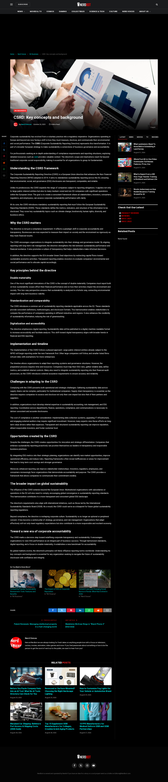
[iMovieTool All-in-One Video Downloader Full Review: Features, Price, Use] (124, 162)
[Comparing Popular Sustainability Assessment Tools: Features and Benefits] (26, 579)
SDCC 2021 (127, 219)
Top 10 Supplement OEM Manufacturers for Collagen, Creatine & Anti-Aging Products (59, 726)
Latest (123, 137)
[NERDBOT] (84, 4)
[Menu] (11, 4)
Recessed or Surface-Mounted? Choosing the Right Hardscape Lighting (60, 691)
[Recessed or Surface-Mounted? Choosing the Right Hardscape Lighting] (61, 676)
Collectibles (78, 11)
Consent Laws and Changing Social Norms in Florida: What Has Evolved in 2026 (93, 591)
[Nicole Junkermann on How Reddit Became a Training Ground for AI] (124, 192)
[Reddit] (4, 163)
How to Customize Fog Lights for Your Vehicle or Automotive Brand (95, 689)
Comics (50, 11)
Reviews (155, 137)
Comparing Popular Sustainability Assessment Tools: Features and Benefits (23, 591)
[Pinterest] (4, 156)
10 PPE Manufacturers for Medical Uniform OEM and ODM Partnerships (94, 726)
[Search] (156, 4)
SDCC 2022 (127, 221)
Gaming (63, 11)
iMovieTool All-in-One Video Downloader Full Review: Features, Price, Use (145, 161)
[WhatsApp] (4, 169)
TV (147, 137)
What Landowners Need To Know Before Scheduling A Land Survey (144, 146)
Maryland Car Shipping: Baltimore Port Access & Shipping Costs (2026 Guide (25, 726)
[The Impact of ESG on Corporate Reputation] (60, 579)
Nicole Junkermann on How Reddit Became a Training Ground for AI (145, 191)
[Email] (4, 175)
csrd (36, 157)
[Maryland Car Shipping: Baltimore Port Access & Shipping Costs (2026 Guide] (26, 711)
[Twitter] (4, 150)
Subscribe (23, 4)
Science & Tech (96, 11)
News (20, 11)
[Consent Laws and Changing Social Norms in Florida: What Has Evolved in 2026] (95, 579)
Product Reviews (130, 213)
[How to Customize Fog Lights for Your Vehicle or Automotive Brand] (96, 676)
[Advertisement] (84, 33)
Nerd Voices (128, 11)
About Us (143, 11)
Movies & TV (36, 11)
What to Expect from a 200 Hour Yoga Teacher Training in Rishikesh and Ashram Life (145, 176)
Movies (140, 137)
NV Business (20, 110)
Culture (113, 11)
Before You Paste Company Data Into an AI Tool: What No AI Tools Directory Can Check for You (25, 691)
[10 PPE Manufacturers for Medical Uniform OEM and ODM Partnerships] (96, 711)
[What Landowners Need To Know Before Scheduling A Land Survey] (124, 147)
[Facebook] (4, 143)
